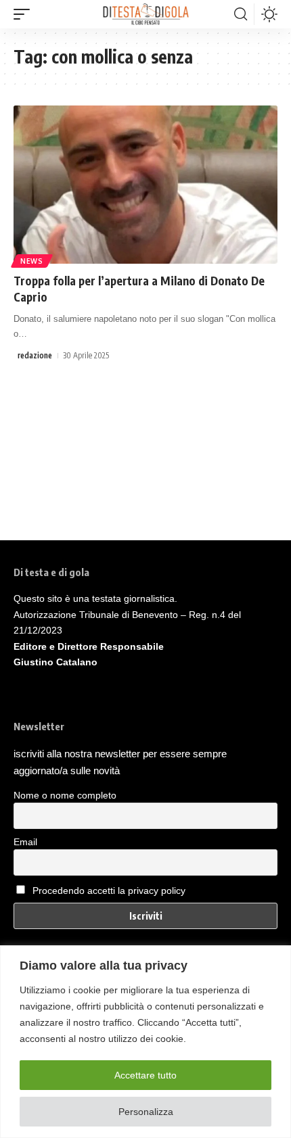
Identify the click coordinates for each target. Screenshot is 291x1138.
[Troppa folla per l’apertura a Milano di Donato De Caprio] (145, 184)
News (31, 261)
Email (25, 841)
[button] (25, 14)
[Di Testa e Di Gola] (145, 14)
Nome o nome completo (65, 795)
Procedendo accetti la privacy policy (108, 890)
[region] (145, 1041)
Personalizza (145, 1111)
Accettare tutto (145, 1075)
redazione (35, 355)
